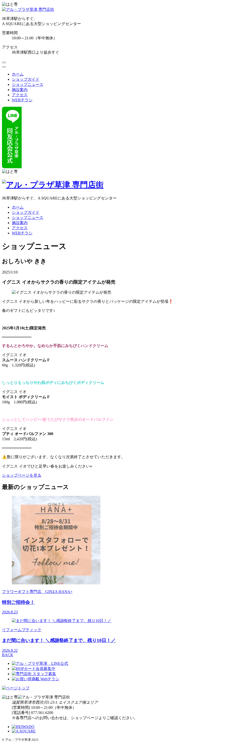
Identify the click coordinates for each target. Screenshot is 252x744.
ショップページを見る (21, 475)
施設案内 (20, 90)
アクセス (20, 95)
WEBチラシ (22, 100)
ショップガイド (25, 79)
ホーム (18, 74)
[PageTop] (16, 688)
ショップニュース (27, 84)
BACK (7, 655)
